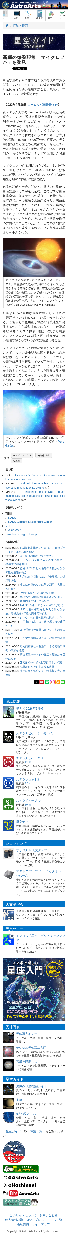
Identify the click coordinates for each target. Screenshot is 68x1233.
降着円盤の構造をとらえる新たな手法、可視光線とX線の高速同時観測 (35, 611)
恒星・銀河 (20, 25)
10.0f (28, 804)
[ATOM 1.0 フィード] (57, 681)
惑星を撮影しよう (28, 1061)
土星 (19, 1100)
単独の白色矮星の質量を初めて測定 (41, 597)
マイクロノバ (23, 455)
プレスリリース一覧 (48, 1219)
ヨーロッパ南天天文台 (43, 104)
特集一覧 (36, 1131)
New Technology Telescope (21, 534)
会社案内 (23, 1224)
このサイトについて (23, 1215)
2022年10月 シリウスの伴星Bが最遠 (41, 605)
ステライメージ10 (28, 800)
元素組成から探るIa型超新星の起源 (41, 662)
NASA (12, 517)
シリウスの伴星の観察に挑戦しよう (41, 617)
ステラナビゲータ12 (30, 758)
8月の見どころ (26, 1113)
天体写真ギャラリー (29, 1034)
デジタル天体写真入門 (31, 1047)
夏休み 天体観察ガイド (31, 1086)
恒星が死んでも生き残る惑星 (37, 667)
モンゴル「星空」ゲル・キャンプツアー (40, 937)
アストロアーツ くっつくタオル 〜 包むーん (40, 873)
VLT (7, 526)
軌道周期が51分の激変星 (34, 601)
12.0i (28, 762)
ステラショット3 (27, 779)
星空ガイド (13, 1131)
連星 (17, 461)
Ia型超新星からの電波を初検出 (38, 593)
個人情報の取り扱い (18, 1219)
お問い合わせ (48, 1215)
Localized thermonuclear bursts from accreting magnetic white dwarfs (35, 485)
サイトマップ (41, 1224)
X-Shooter (14, 530)
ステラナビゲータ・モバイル (35, 733)
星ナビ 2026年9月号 (29, 708)
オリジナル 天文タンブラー (34, 850)
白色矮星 (44, 455)
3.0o (27, 783)
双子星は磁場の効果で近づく (37, 556)
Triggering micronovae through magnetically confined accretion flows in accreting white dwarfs (35, 495)
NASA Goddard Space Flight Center (30, 521)
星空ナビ (22, 821)
